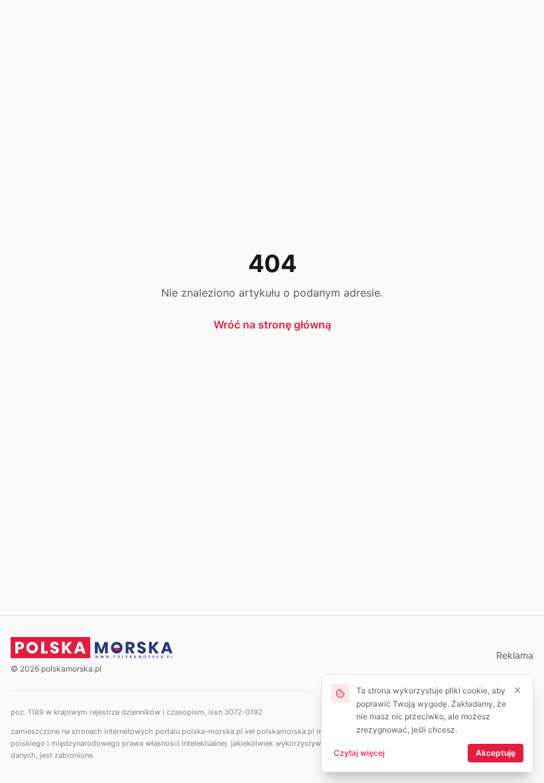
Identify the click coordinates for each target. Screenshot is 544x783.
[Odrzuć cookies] (517, 690)
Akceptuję (495, 753)
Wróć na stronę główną (272, 324)
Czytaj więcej (359, 753)
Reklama (514, 655)
